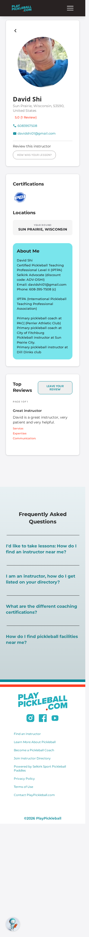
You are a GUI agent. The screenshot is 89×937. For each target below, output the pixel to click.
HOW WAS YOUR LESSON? (34, 155)
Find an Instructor (27, 734)
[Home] (21, 8)
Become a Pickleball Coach (34, 750)
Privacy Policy (24, 778)
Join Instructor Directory (32, 758)
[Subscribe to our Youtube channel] (55, 718)
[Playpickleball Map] (16, 30)
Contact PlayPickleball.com (34, 795)
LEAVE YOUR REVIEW (55, 387)
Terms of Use (23, 787)
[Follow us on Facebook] (42, 718)
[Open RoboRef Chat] (13, 924)
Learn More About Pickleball (35, 742)
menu (70, 8)
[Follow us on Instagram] (30, 718)
